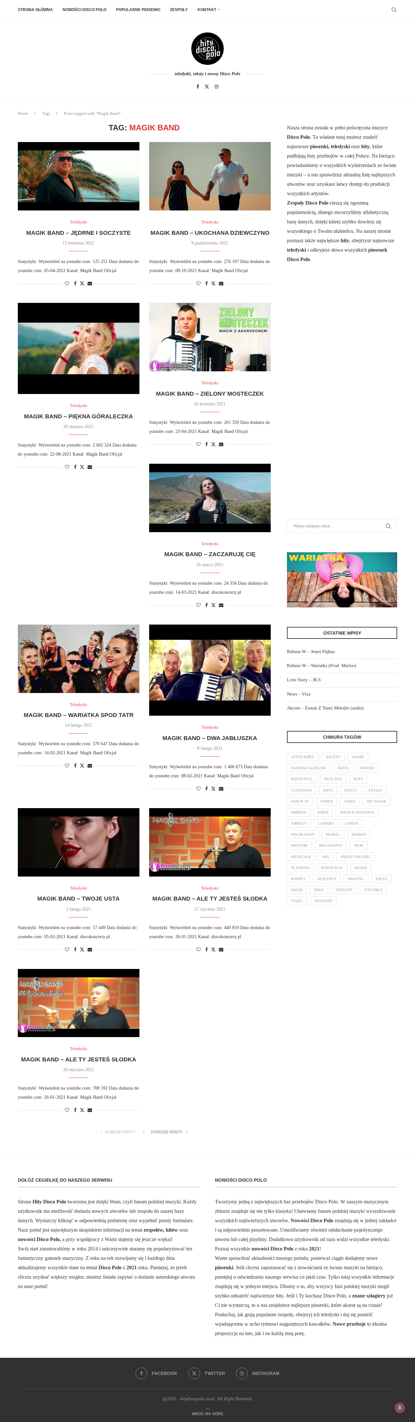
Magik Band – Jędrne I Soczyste (78, 233)
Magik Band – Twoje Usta (78, 898)
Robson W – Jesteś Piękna (311, 651)
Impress (298, 812)
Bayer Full (302, 779)
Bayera (367, 768)
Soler (296, 890)
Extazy (376, 790)
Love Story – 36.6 (304, 679)
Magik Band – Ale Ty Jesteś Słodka (209, 898)
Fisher (326, 801)
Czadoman (301, 790)
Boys (358, 779)
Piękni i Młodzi (355, 857)
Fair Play (300, 801)
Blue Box (333, 779)
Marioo (358, 834)
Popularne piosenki (138, 9)
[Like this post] (67, 283)
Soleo (381, 879)
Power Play (332, 868)
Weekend (323, 901)
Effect (350, 790)
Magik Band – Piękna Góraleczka (78, 416)
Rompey (298, 879)
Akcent (333, 757)
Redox (361, 868)
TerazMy (344, 890)
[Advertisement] (335, 399)
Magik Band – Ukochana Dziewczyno (209, 233)
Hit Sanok (376, 801)
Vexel (297, 901)
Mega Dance (331, 845)
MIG (325, 857)
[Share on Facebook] (75, 283)
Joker (322, 812)
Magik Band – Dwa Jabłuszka (209, 738)
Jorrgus (299, 823)
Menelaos (301, 857)
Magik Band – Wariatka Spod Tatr (79, 715)
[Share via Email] (90, 283)
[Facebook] (197, 86)
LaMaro (326, 823)
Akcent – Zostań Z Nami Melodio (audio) (325, 708)
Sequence (326, 879)
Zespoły (179, 9)
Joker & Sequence (357, 812)
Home (23, 113)
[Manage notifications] (400, 1408)
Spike (319, 890)
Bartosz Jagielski (308, 768)
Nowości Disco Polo (84, 9)
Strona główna (35, 9)
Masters (299, 845)
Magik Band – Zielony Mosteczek (210, 393)
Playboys (300, 868)
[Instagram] (217, 86)
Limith (351, 823)
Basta (343, 768)
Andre (358, 757)
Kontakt (206, 9)
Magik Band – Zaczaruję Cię (209, 554)
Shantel (356, 879)
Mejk (358, 845)
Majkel (333, 834)
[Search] (394, 9)
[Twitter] (207, 86)
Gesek (350, 801)
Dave (328, 790)
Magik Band (302, 834)
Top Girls (373, 890)
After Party (302, 757)
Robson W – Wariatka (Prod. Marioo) (321, 665)
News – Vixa (298, 694)
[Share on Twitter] (82, 283)
